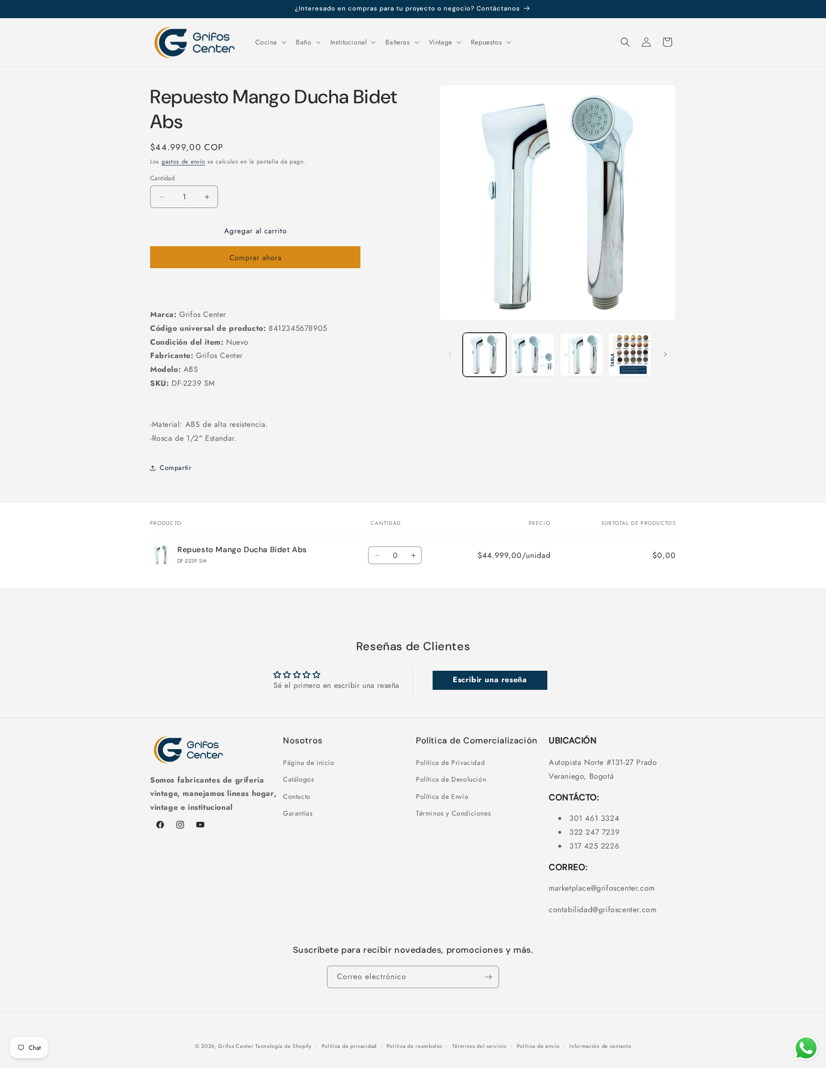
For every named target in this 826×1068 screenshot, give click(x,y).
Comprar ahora (255, 257)
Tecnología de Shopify (283, 1046)
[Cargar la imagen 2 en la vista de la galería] (532, 354)
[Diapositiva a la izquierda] (449, 354)
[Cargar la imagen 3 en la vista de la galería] (581, 354)
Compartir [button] (175, 467)
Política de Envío (442, 796)
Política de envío (538, 1046)
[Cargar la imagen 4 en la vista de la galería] (630, 354)
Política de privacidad (349, 1046)
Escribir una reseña (490, 680)
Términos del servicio (479, 1046)
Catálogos (298, 779)
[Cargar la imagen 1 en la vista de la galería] (484, 354)
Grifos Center (236, 1046)
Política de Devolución (451, 779)
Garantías (298, 813)
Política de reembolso (415, 1046)
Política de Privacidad (450, 762)
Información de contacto (600, 1046)
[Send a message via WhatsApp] (806, 1048)
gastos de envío (184, 161)
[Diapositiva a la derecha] (665, 354)
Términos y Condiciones (453, 813)
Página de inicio (309, 762)
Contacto (297, 796)
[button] (270, 42)
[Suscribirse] (488, 977)
